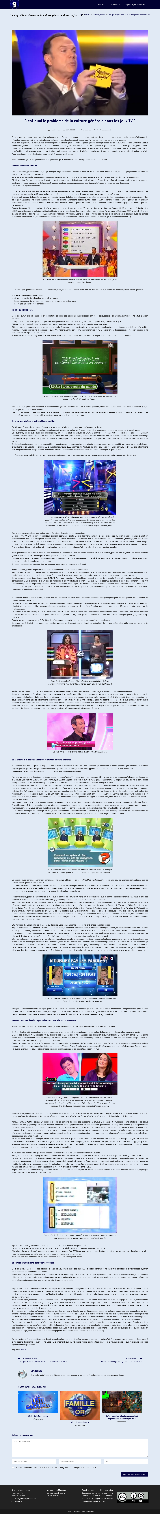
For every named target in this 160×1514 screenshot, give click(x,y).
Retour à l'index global (20, 1490)
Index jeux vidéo (18, 1496)
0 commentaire (106, 130)
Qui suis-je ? (16, 1501)
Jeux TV (23, 1350)
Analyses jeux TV (88, 130)
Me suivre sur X (53, 1496)
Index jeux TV (17, 1493)
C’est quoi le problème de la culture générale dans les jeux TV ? (131, 15)
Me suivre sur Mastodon (56, 1490)
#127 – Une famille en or (80, 1422)
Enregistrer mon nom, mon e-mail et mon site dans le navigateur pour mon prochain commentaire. (56, 1468)
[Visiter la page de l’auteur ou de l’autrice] (22, 1374)
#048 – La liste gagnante (38, 1416)
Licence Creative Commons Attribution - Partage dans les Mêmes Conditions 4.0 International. (97, 1498)
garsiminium (55, 130)
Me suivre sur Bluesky (56, 1493)
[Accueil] (81, 15)
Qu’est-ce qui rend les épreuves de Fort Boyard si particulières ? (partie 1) (122, 1417)
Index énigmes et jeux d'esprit (23, 1499)
